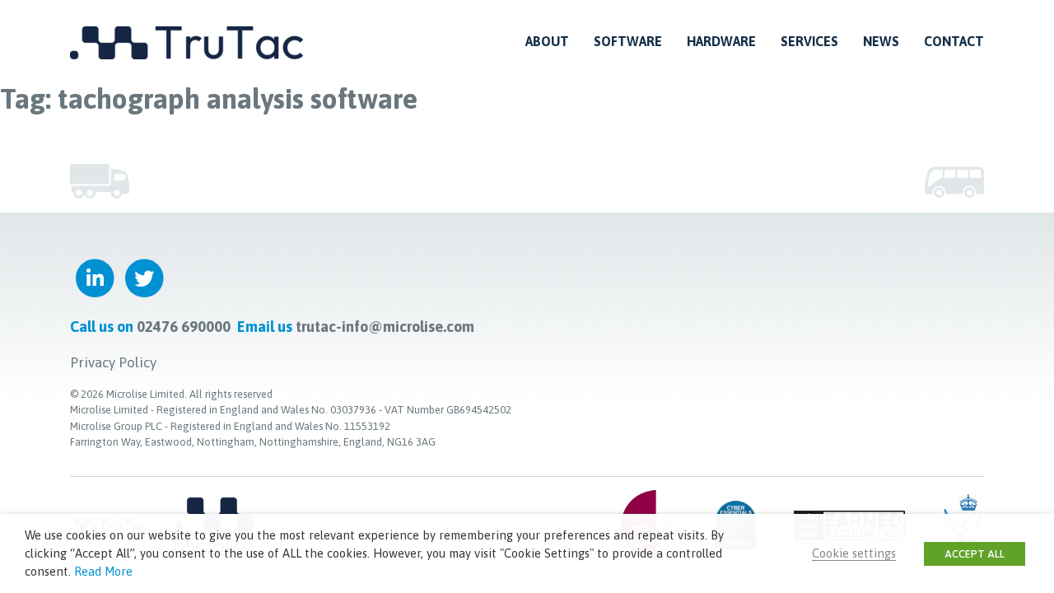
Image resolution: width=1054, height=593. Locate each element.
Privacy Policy (113, 362)
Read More (103, 571)
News (881, 41)
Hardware (721, 41)
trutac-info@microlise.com (385, 326)
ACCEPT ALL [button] (974, 554)
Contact (954, 41)
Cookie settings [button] (854, 553)
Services (809, 41)
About (547, 41)
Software (628, 41)
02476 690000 (184, 326)
